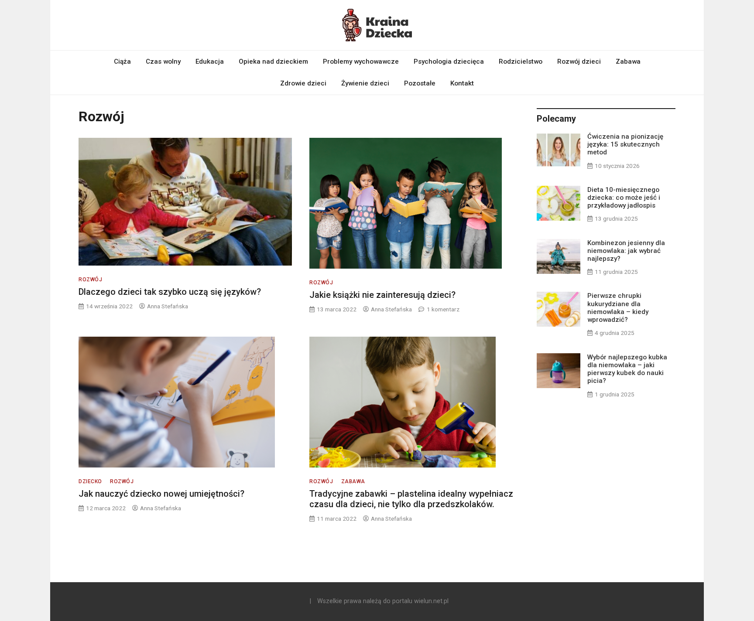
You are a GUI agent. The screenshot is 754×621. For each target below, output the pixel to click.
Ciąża (122, 61)
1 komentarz (443, 309)
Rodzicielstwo (520, 61)
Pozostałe (419, 83)
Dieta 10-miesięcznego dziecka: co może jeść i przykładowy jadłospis (623, 197)
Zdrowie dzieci (303, 83)
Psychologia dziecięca (449, 61)
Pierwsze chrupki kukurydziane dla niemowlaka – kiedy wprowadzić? (617, 308)
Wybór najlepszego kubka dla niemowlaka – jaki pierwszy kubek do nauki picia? (627, 369)
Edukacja (209, 61)
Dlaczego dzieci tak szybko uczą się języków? (170, 292)
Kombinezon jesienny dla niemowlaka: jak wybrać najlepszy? (626, 251)
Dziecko (90, 481)
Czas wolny (163, 61)
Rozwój (90, 279)
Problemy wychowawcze (361, 61)
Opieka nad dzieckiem (273, 61)
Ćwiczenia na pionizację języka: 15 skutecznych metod (625, 144)
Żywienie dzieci (365, 83)
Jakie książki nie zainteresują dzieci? (382, 295)
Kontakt (462, 83)
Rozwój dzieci (579, 61)
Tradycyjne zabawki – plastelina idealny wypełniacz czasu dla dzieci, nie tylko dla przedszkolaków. (411, 498)
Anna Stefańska (167, 306)
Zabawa (628, 61)
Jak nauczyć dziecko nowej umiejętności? (161, 493)
